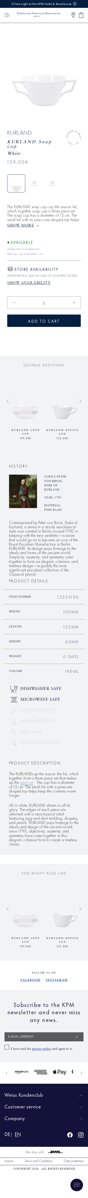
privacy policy (41, 1048)
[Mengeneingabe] (44, 303)
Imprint (9, 1160)
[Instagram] (80, 1135)
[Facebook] (70, 1135)
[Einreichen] (77, 1036)
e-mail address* (21, 1036)
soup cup (26, 782)
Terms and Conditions (39, 1160)
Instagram (57, 980)
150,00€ (63, 438)
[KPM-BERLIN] (36, 15)
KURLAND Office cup (62, 431)
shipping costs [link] (36, 253)
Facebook (30, 980)
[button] (73, 15)
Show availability (29, 283)
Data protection (73, 1160)
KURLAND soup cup (26, 431)
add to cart (44, 321)
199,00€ (26, 438)
